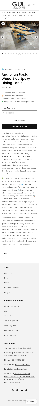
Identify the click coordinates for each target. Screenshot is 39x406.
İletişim (7, 293)
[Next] (36, 37)
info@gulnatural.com (19, 369)
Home (3, 12)
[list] (19, 40)
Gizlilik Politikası (10, 316)
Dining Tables (21, 12)
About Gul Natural (11, 306)
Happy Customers (12, 288)
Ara (5, 311)
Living (6, 283)
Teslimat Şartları (11, 321)
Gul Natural (16, 400)
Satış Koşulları (10, 325)
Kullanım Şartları (11, 330)
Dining (7, 278)
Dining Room (11, 12)
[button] (4, 5)
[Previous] (2, 37)
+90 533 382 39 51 (18, 360)
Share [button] (6, 253)
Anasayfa (8, 273)
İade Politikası (10, 335)
